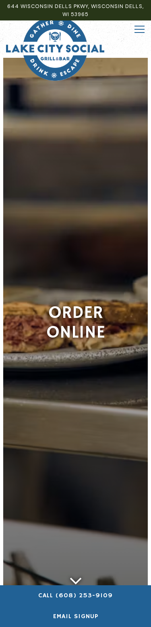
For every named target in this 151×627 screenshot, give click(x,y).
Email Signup (75, 617)
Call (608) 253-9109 (75, 596)
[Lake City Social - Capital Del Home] (55, 48)
